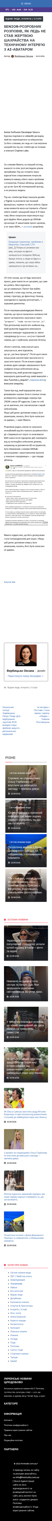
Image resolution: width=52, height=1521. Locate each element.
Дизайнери (15, 1298)
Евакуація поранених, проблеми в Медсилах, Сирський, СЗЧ (26, 243)
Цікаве (13, 1361)
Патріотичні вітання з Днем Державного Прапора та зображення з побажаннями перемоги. (25, 852)
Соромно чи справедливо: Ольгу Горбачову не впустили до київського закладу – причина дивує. (24, 783)
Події (12, 1342)
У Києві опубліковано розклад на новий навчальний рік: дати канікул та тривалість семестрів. (25, 1027)
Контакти (8, 1420)
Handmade (16, 1283)
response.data (37, 380)
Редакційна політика (13, 1440)
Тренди (14, 1357)
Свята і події (16, 1349)
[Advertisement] (26, 100)
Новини (14, 1335)
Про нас (7, 1435)
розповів (28, 226)
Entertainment (17, 1280)
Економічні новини (19, 1302)
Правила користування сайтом (18, 1430)
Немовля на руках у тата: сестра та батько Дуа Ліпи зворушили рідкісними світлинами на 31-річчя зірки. (24, 986)
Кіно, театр (15, 1313)
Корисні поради (18, 1320)
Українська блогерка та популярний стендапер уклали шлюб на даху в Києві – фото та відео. (26, 946)
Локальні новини (18, 1331)
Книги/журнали (18, 1316)
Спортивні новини (19, 1353)
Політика (14, 1346)
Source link (9, 582)
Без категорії (16, 1291)
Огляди (14, 1339)
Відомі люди (13, 19)
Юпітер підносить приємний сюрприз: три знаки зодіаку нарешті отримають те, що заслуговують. (25, 818)
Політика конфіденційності (16, 1425)
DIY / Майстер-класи (21, 1276)
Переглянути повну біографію (24, 676)
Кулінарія (15, 1327)
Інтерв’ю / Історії (31, 19)
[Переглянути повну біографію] (42, 676)
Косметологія (16, 1324)
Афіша (13, 1287)
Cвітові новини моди (20, 1272)
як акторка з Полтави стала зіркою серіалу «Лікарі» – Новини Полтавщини (41, 714)
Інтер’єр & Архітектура (21, 1305)
